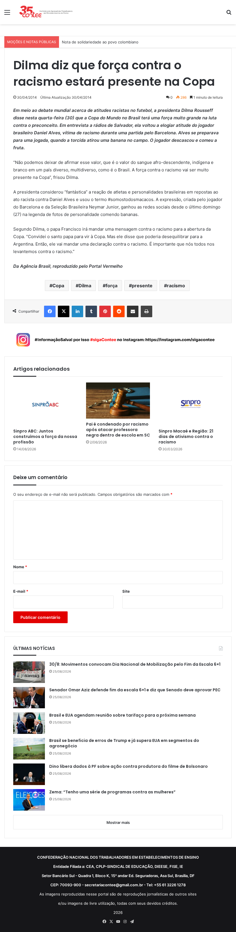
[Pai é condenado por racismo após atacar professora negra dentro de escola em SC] (118, 400)
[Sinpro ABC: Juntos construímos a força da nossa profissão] (45, 403)
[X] (63, 311)
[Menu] (7, 14)
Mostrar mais (118, 822)
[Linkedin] (77, 311)
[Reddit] (119, 311)
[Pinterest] (105, 311)
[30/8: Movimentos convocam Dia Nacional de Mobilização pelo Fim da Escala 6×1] (29, 672)
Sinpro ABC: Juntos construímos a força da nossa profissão (45, 436)
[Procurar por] (229, 14)
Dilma (85, 285)
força (111, 285)
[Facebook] (50, 311)
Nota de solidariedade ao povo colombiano (100, 42)
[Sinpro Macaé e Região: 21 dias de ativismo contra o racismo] (191, 403)
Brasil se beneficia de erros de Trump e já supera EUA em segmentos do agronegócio (124, 743)
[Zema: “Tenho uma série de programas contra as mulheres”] (29, 800)
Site (126, 591)
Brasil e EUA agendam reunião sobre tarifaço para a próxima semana (122, 715)
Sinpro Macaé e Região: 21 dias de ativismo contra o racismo (186, 436)
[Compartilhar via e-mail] (132, 311)
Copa (58, 285)
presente (142, 285)
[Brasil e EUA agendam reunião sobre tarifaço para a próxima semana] (29, 723)
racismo (176, 285)
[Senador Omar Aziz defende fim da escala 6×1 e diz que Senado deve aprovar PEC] (29, 697)
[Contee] (46, 12)
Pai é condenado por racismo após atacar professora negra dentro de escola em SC (118, 430)
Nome (20, 566)
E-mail (20, 591)
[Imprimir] (146, 311)
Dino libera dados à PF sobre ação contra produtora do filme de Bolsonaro (128, 766)
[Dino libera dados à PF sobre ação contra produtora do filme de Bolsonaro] (29, 774)
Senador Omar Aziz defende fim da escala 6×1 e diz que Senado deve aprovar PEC (134, 690)
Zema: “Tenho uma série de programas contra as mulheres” (112, 792)
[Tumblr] (91, 311)
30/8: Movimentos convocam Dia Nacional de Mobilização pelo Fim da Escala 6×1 (134, 664)
